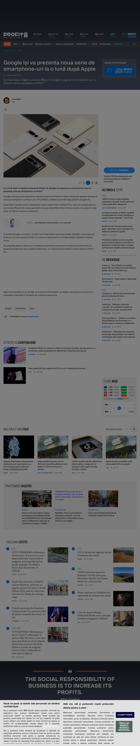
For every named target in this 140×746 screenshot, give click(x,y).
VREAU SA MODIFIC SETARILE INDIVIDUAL (124, 726)
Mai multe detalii (50, 726)
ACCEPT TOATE (125, 715)
